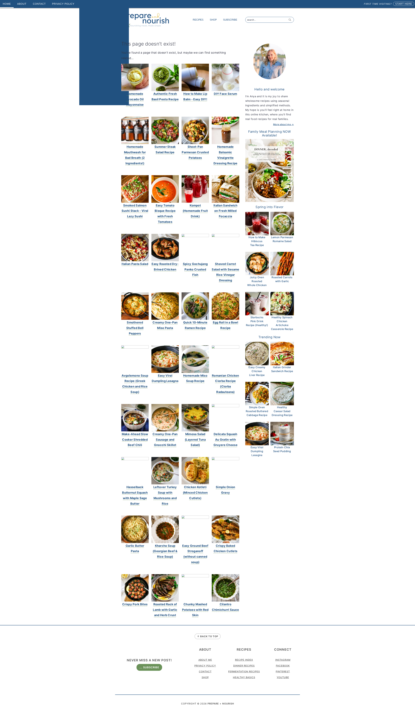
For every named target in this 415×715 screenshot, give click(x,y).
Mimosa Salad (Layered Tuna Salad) (195, 439)
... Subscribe (149, 667)
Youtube (283, 677)
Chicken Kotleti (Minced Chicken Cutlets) (195, 492)
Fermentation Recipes (244, 671)
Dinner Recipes (244, 665)
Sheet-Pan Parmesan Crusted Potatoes (195, 152)
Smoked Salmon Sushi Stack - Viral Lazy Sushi (135, 211)
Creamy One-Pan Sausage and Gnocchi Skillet (165, 439)
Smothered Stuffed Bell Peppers (135, 328)
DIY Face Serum (225, 93)
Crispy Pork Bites (135, 604)
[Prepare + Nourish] (145, 26)
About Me (205, 659)
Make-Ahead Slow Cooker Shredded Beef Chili (135, 439)
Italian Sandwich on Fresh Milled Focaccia (225, 211)
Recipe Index (244, 659)
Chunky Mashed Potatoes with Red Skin (195, 610)
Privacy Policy (205, 665)
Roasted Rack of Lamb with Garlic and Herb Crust (165, 610)
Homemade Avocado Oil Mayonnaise (135, 99)
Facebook (283, 665)
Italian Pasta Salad (135, 264)
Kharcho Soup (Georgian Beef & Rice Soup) (165, 551)
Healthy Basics (244, 677)
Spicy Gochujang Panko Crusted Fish (195, 269)
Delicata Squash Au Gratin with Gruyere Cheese (225, 439)
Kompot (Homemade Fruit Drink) (195, 211)
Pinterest (283, 671)
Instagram (282, 659)
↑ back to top (207, 636)
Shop (205, 677)
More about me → (283, 124)
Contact (205, 671)
